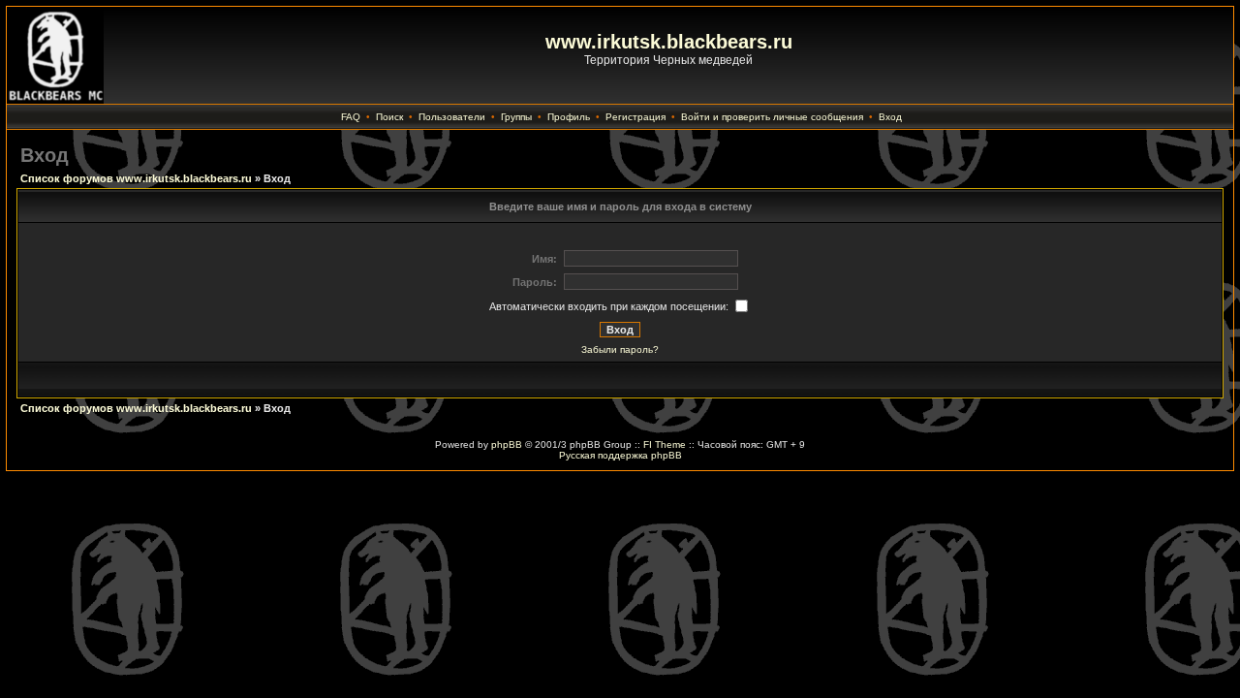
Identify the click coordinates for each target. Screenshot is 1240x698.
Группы (516, 116)
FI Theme (664, 444)
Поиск (389, 116)
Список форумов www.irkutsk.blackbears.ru (136, 178)
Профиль (568, 116)
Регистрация (635, 116)
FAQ (350, 116)
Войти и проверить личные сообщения (772, 116)
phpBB (506, 444)
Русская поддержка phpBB (620, 455)
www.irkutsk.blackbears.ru (668, 41)
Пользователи (451, 116)
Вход (890, 116)
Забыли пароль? (620, 349)
